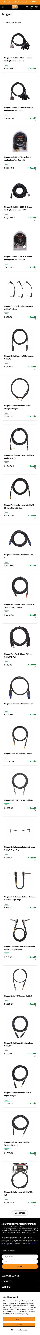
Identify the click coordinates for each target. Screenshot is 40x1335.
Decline (19, 1325)
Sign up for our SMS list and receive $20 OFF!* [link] (20, 2)
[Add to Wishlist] (34, 70)
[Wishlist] (31, 7)
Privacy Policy (22, 1314)
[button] (2, 7)
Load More (20, 1213)
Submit (20, 1266)
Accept (19, 1319)
